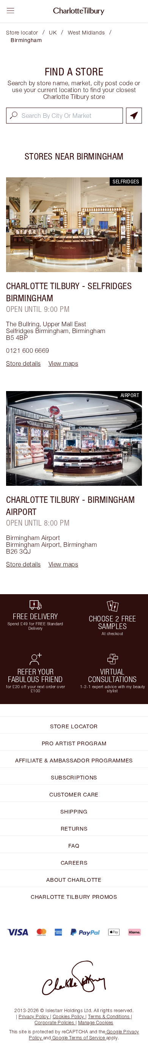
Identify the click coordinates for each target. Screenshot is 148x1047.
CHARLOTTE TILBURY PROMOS (74, 897)
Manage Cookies (95, 1022)
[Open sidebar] (10, 10)
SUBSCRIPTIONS (74, 777)
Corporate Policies (54, 1022)
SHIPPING (74, 811)
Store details (23, 363)
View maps (64, 363)
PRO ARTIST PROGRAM (74, 743)
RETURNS (74, 828)
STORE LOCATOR (74, 726)
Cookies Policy (68, 1016)
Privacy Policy (34, 1016)
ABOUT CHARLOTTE (74, 879)
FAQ (73, 845)
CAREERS (74, 862)
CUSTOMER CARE (74, 794)
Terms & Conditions (108, 1016)
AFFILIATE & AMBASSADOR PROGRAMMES (74, 760)
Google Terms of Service (78, 1038)
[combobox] (64, 116)
